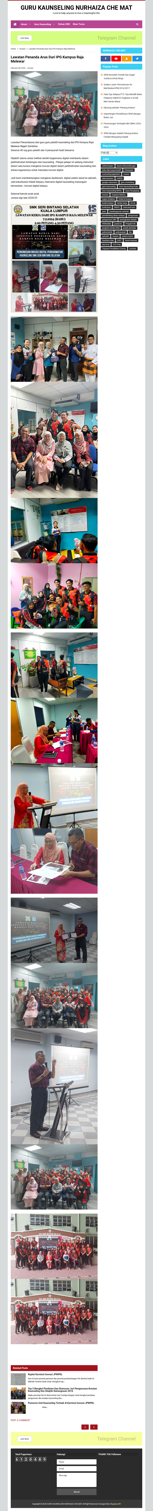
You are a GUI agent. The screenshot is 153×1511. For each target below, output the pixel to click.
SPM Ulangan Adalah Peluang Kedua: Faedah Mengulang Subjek (121, 135)
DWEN (119, 178)
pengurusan (133, 215)
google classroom (109, 182)
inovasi (30, 68)
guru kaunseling (109, 186)
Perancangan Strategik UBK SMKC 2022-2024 (122, 125)
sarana (115, 236)
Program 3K (131, 224)
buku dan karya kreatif (111, 170)
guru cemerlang (127, 182)
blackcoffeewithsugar (126, 166)
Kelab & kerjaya (125, 199)
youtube (132, 248)
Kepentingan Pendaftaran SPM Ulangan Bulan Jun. (122, 116)
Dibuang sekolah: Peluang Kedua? (119, 107)
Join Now (24, 38)
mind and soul (129, 207)
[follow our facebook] (106, 58)
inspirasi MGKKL (119, 195)
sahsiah (105, 236)
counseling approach (111, 174)
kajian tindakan (108, 199)
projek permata (129, 228)
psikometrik (107, 232)
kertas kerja (122, 203)
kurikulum (106, 207)
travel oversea (131, 240)
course (126, 174)
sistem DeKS (127, 236)
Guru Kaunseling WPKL (112, 191)
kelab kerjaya (107, 203)
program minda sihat (111, 228)
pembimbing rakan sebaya (113, 215)
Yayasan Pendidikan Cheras (114, 248)
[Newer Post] (85, 1427)
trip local (105, 244)
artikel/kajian (107, 166)
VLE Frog (116, 244)
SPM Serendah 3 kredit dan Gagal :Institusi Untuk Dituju (119, 77)
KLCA (133, 203)
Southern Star (108, 240)
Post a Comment (20, 1420)
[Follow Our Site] (127, 58)
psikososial (121, 232)
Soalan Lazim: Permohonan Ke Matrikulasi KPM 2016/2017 (118, 86)
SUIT (119, 240)
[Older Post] (94, 1427)
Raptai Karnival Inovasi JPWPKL (45, 1374)
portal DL (118, 224)
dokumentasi (107, 178)
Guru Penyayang (132, 191)
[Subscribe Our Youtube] (116, 58)
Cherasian (129, 170)
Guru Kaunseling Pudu (128, 186)
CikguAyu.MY (115, 1504)
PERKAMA (106, 224)
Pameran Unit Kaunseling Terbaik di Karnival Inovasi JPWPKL (61, 1403)
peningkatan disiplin (128, 220)
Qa (130, 232)
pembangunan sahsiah (119, 211)
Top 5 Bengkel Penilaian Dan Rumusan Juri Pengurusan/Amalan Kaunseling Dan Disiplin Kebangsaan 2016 (62, 1389)
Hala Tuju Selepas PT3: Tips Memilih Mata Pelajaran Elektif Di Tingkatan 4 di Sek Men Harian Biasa (123, 98)
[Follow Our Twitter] (137, 58)
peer (104, 211)
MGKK (117, 207)
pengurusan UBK (109, 220)
